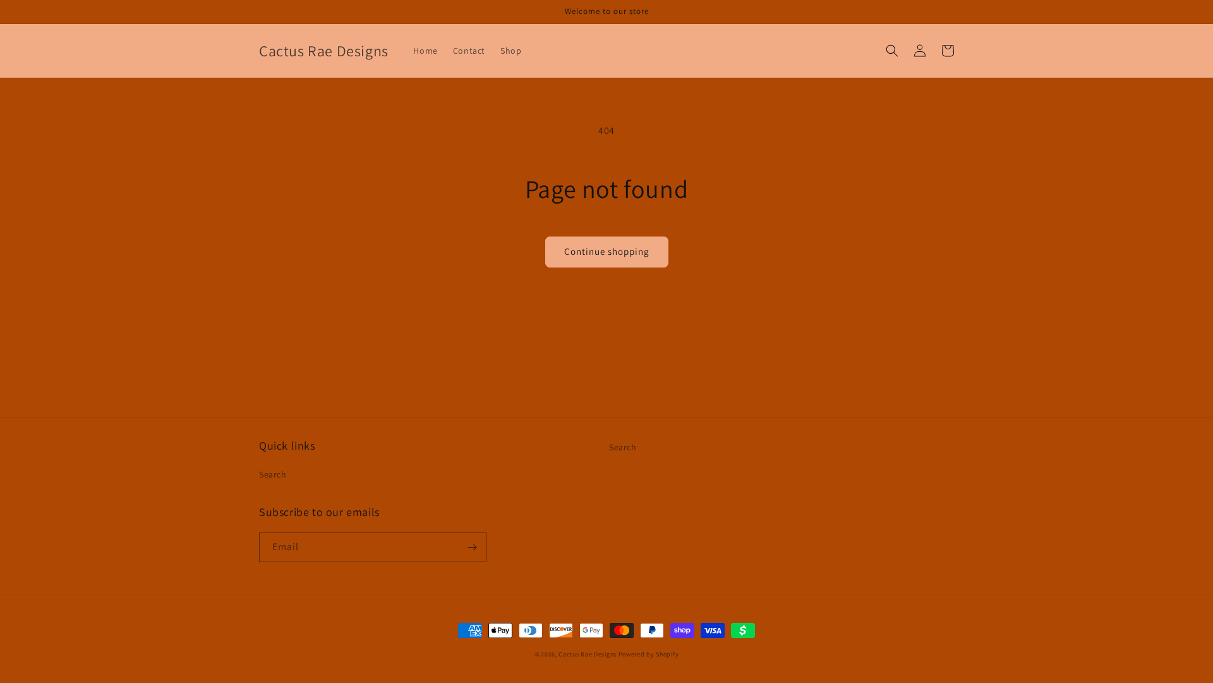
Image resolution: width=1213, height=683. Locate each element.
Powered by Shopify (649, 654)
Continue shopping (606, 251)
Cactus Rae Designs (587, 654)
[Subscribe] (472, 547)
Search (273, 474)
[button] (892, 51)
